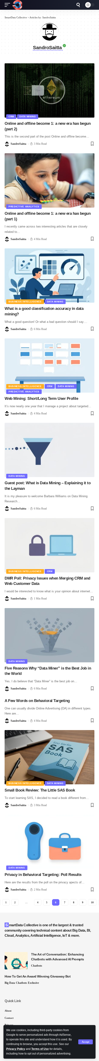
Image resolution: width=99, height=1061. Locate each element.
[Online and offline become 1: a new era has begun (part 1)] (49, 180)
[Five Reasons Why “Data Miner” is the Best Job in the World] (49, 635)
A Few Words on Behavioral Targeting (37, 701)
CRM (11, 116)
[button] (85, 1041)
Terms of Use (40, 1049)
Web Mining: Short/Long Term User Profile (41, 398)
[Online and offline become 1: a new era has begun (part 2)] (49, 90)
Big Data (10, 982)
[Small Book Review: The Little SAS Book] (49, 757)
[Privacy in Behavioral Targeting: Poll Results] (49, 841)
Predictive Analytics (24, 206)
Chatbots (36, 965)
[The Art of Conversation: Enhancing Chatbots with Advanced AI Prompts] (16, 960)
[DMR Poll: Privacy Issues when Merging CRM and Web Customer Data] (49, 545)
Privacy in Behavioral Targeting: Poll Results (43, 874)
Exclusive (33, 982)
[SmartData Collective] (17, 5)
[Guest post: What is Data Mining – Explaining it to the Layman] (49, 450)
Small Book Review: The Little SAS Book (40, 790)
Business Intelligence (25, 301)
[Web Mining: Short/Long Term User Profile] (49, 365)
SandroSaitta (18, 143)
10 (92, 902)
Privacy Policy (15, 1049)
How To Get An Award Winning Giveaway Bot (37, 976)
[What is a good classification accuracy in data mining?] (49, 275)
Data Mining (27, 116)
